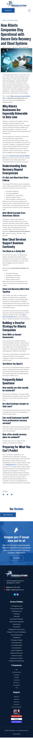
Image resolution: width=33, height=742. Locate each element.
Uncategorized (25, 47)
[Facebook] (17, 594)
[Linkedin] (15, 594)
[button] (3, 494)
